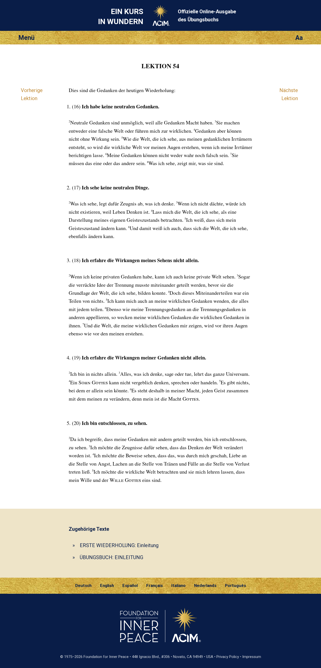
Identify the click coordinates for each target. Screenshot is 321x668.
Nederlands (205, 585)
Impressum (251, 656)
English (107, 585)
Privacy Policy (227, 656)
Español (130, 585)
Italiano (178, 585)
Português (235, 585)
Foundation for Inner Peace (106, 656)
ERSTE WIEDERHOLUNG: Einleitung (119, 545)
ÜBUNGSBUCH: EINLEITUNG (111, 557)
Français (154, 585)
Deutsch (83, 585)
